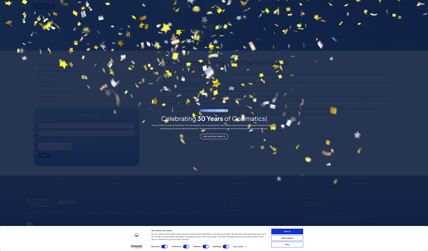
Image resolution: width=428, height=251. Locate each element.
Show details (238, 247)
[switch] (186, 246)
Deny (287, 244)
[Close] (423, 4)
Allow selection (287, 238)
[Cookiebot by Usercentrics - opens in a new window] (136, 246)
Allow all (287, 231)
